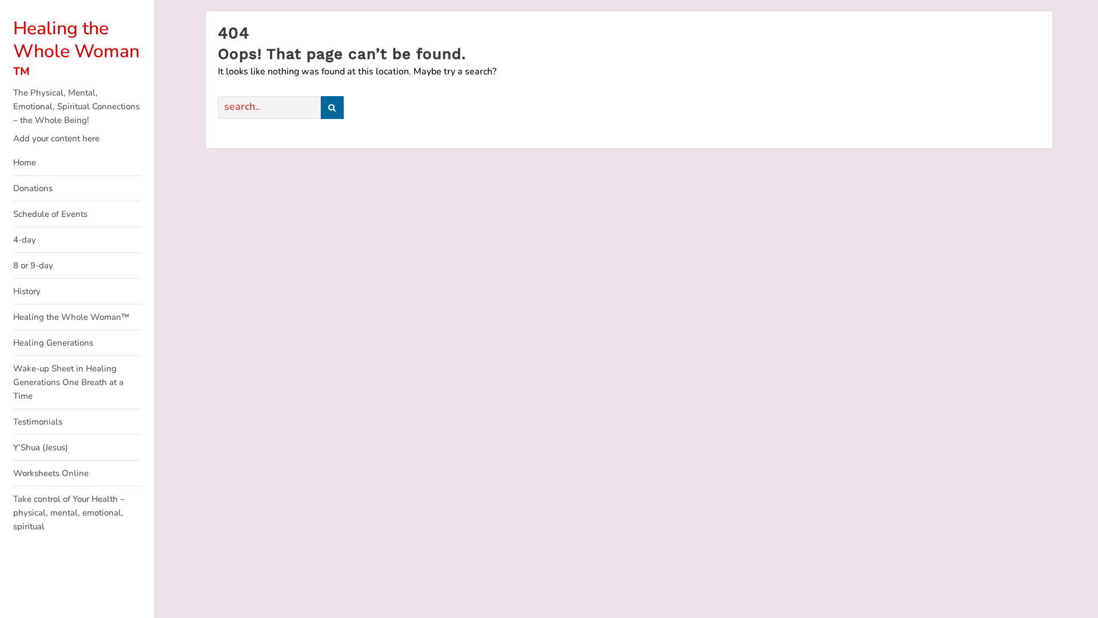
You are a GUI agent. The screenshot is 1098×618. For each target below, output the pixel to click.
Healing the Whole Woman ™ (76, 51)
